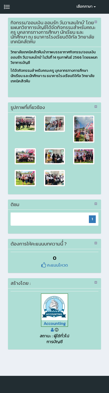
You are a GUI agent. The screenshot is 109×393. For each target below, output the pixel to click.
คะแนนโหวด (57, 265)
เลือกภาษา (84, 6)
